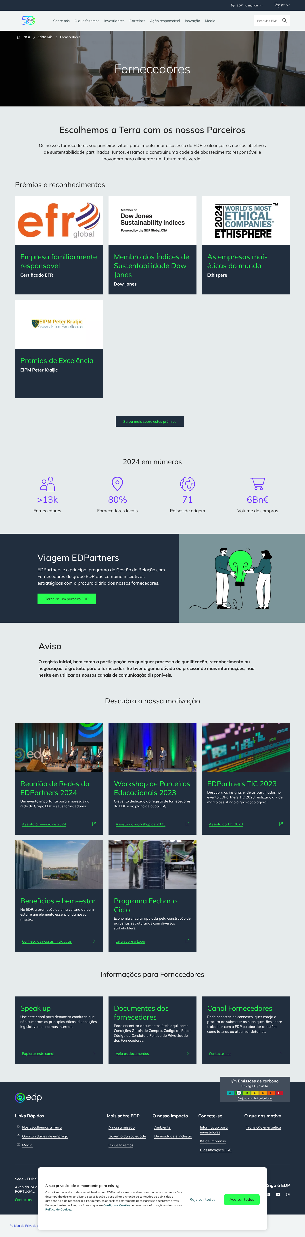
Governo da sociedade (127, 1136)
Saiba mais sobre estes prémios (149, 421)
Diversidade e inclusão (173, 1136)
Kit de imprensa (213, 1141)
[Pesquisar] (284, 20)
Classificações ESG (216, 1150)
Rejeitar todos (202, 1199)
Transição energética (263, 1127)
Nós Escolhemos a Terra (42, 1127)
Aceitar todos (242, 1199)
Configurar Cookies (116, 1205)
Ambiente (162, 1127)
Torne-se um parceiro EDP (66, 599)
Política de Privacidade (26, 1226)
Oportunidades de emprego (45, 1136)
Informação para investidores (214, 1129)
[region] (152, 1198)
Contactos (23, 1199)
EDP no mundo (247, 5)
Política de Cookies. (58, 1209)
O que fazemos (121, 1145)
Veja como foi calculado (255, 1098)
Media (27, 1145)
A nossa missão (122, 1127)
